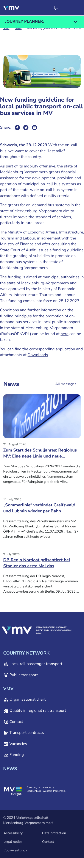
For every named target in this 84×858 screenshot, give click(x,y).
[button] (56, 8)
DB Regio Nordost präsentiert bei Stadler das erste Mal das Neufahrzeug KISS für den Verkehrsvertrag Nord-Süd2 (36, 564)
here (64, 334)
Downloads (38, 355)
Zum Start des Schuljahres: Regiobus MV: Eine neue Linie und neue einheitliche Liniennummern (40, 454)
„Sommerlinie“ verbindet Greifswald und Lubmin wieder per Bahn (39, 508)
